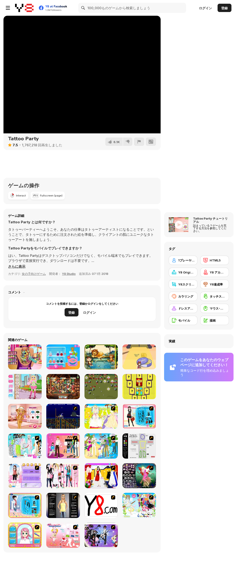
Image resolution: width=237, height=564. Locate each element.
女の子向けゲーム (34, 274)
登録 (224, 8)
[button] (16, 266)
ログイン (205, 8)
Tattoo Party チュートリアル (210, 220)
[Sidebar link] (7, 7)
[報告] (139, 142)
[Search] (83, 8)
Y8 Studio (69, 274)
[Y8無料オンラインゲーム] (24, 8)
